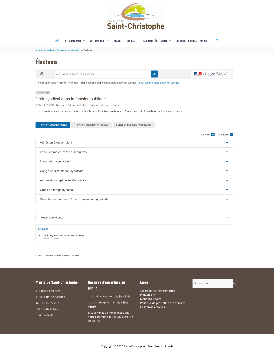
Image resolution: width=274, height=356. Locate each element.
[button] (217, 41)
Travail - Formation (69, 82)
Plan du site (147, 295)
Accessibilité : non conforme (157, 290)
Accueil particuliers (47, 82)
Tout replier (205, 134)
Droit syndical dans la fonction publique (159, 82)
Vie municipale (73, 41)
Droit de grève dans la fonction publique (63, 235)
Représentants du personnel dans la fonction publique (109, 82)
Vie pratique (97, 41)
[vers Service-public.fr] (211, 74)
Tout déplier (224, 134)
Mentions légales (150, 299)
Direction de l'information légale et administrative (58, 255)
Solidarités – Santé (155, 41)
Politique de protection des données (162, 303)
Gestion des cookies (152, 307)
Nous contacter (45, 315)
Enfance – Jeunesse (124, 41)
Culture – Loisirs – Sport (191, 41)
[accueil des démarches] (41, 73)
